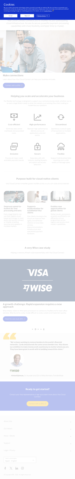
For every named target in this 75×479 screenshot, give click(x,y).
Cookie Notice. (48, 11)
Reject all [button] (27, 16)
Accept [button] (10, 16)
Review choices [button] (42, 16)
